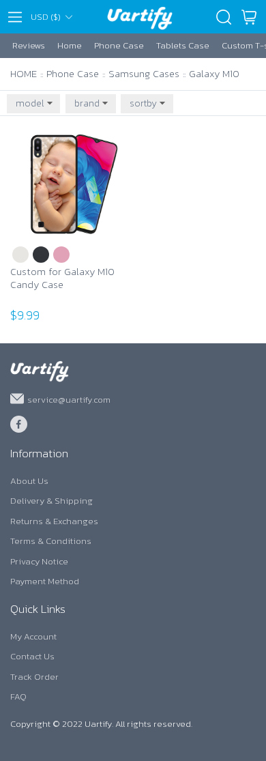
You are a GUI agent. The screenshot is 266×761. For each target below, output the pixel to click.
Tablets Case (182, 45)
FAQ (18, 696)
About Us (29, 480)
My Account (33, 636)
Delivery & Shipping (51, 500)
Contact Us (32, 656)
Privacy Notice (39, 561)
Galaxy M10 (214, 73)
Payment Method (44, 581)
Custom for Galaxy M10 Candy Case (62, 279)
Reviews (28, 45)
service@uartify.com (68, 398)
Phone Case (119, 45)
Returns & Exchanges (54, 521)
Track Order (34, 676)
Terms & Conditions (50, 540)
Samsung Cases (143, 73)
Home (69, 45)
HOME (23, 73)
